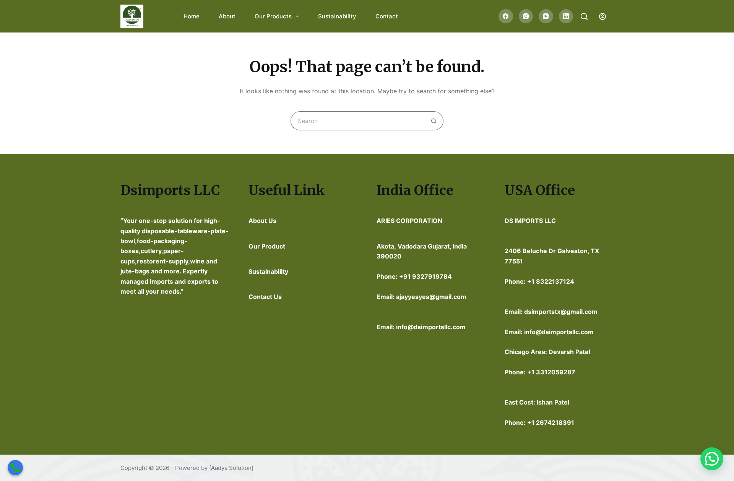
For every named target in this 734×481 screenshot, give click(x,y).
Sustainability (337, 16)
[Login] (602, 16)
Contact (386, 16)
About (227, 16)
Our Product (266, 246)
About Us (262, 220)
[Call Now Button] (15, 467)
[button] (711, 458)
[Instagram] (526, 16)
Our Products (273, 16)
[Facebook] (506, 16)
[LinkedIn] (566, 16)
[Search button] (433, 120)
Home (192, 16)
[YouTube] (546, 16)
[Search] (584, 16)
